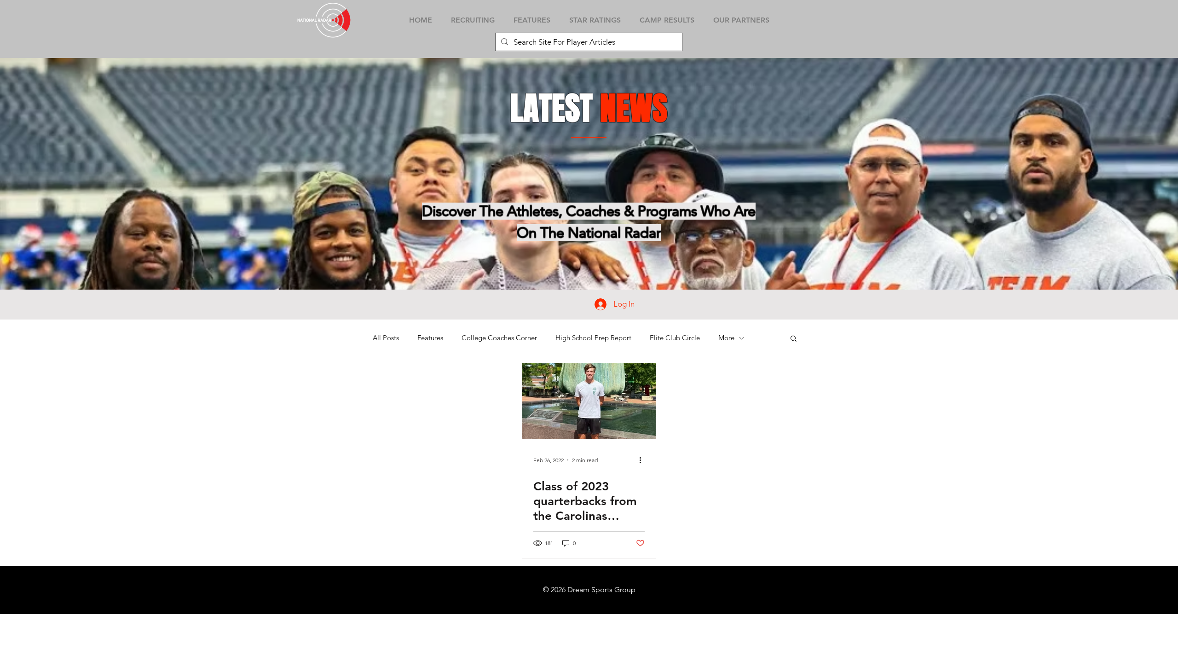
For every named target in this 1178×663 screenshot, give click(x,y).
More (726, 338)
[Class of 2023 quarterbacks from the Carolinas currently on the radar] (589, 401)
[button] (793, 339)
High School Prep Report (593, 338)
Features (430, 338)
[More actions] (643, 459)
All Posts (386, 338)
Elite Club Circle (675, 338)
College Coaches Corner (499, 338)
